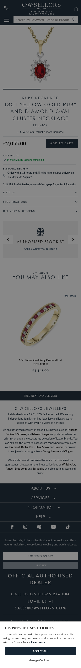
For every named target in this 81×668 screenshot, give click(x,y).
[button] (41, 660)
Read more (38, 642)
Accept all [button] (40, 651)
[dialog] (40, 644)
